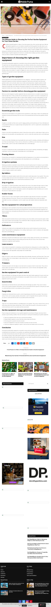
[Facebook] (20, 601)
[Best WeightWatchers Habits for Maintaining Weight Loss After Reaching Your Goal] (30, 585)
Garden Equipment (5, 37)
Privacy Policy (30, 571)
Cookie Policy (30, 573)
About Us (3, 571)
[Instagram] (27, 601)
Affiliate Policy (30, 569)
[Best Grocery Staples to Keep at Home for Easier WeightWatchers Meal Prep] (30, 592)
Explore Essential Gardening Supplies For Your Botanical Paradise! (25, 375)
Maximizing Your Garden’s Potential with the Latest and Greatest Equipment (25, 355)
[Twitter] (23, 601)
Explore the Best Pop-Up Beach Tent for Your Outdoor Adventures (16, 584)
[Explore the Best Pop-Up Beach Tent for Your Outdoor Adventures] (4, 585)
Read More (30, 605)
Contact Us (3, 573)
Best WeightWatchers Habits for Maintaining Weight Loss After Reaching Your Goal (42, 584)
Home (2, 569)
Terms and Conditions (31, 575)
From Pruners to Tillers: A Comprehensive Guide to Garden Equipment (25, 349)
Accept (24, 605)
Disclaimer (3, 575)
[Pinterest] (30, 601)
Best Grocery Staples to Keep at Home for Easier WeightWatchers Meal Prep (42, 592)
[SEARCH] (47, 383)
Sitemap (2, 577)
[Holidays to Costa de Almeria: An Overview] (4, 592)
